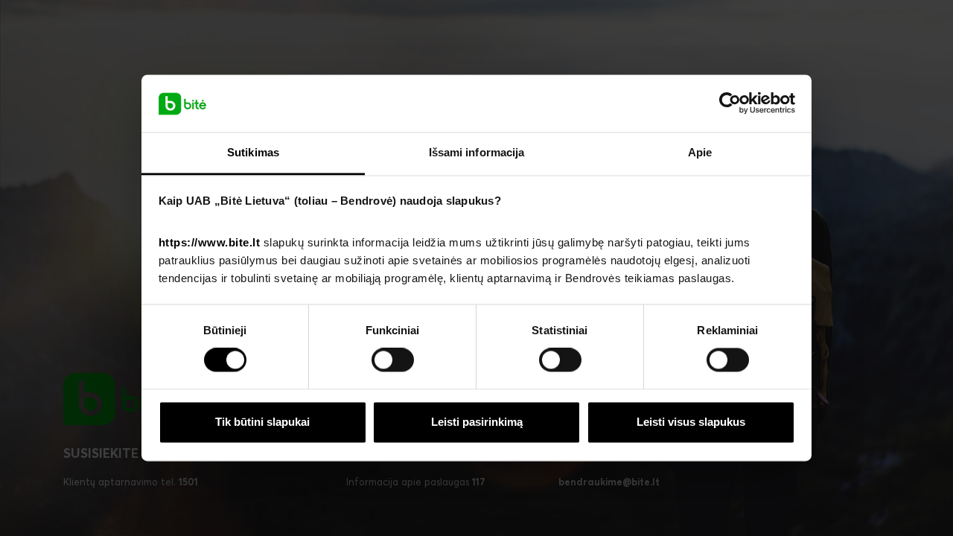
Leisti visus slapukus (691, 421)
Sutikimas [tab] (253, 152)
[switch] (393, 360)
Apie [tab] (700, 152)
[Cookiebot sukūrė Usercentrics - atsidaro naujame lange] (730, 103)
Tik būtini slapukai (262, 421)
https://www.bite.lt (210, 242)
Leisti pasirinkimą (477, 421)
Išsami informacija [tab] (477, 152)
